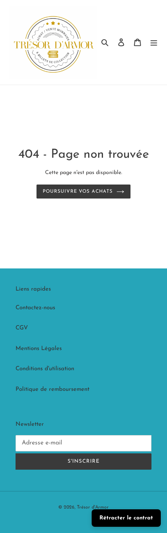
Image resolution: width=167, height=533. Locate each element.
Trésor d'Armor (93, 507)
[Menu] (154, 42)
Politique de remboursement (52, 389)
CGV (22, 328)
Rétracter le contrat (126, 518)
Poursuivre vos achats (78, 191)
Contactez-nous (35, 308)
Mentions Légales (39, 349)
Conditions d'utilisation (45, 369)
